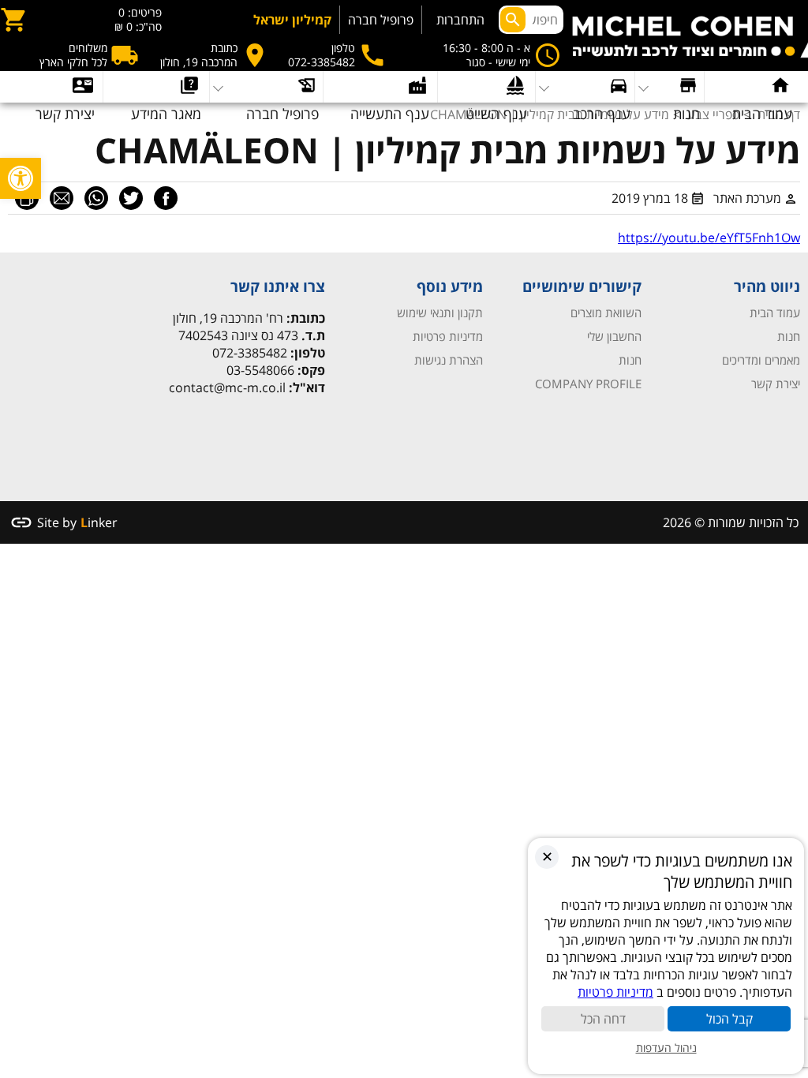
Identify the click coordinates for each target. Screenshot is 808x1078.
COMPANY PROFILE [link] (588, 383)
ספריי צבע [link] (713, 114)
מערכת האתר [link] (747, 198)
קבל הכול (729, 1018)
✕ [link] (547, 856)
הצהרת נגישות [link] (448, 360)
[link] (20, 178)
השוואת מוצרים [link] (606, 312)
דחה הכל (603, 1018)
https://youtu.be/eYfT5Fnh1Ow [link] (709, 237)
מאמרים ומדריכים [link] (761, 360)
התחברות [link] (460, 19)
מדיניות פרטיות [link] (448, 336)
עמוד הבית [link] (775, 312)
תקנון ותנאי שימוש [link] (440, 312)
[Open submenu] (156, 87)
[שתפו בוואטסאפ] (96, 198)
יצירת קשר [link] (775, 383)
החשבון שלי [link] (614, 336)
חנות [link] (788, 336)
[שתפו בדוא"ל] (61, 198)
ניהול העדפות (666, 1047)
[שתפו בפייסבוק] (166, 198)
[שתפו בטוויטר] (131, 198)
